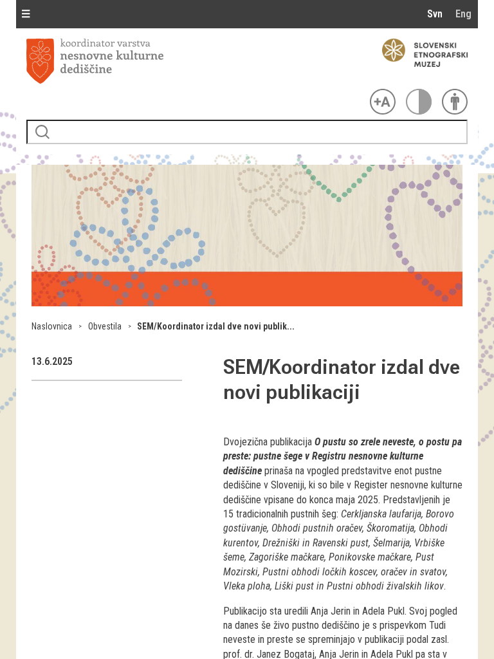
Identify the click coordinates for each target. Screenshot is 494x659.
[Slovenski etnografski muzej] (419, 53)
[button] (247, 303)
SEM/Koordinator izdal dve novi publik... (216, 326)
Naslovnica (52, 326)
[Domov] (195, 61)
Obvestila (105, 326)
